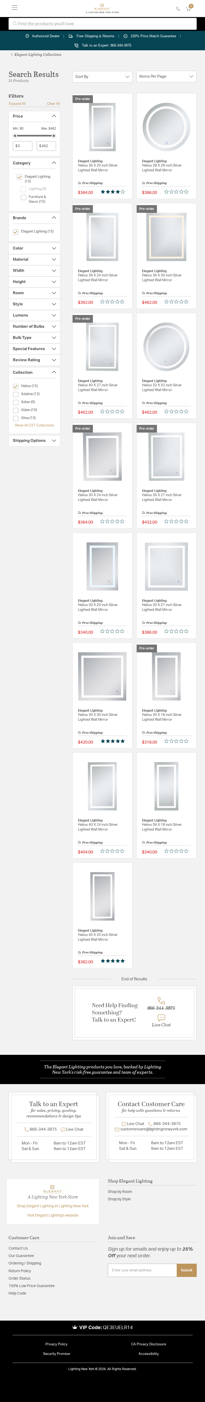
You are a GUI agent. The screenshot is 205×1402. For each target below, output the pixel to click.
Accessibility (149, 1354)
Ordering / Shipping (25, 1263)
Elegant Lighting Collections (37, 54)
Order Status (19, 1278)
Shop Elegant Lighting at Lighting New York (53, 1206)
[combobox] (103, 24)
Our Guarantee (21, 1256)
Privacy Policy (56, 1344)
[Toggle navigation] (15, 8)
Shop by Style (119, 1199)
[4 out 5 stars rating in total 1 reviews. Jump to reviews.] (114, 191)
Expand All (17, 104)
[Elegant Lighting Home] (102, 8)
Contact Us (18, 1248)
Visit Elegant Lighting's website (52, 1215)
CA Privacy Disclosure (148, 1344)
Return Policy (20, 1271)
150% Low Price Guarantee (32, 1286)
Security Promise (56, 1354)
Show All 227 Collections (34, 425)
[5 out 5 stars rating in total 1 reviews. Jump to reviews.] (114, 741)
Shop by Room (120, 1192)
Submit (186, 1270)
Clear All (53, 104)
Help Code (17, 1293)
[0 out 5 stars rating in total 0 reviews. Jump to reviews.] (177, 191)
